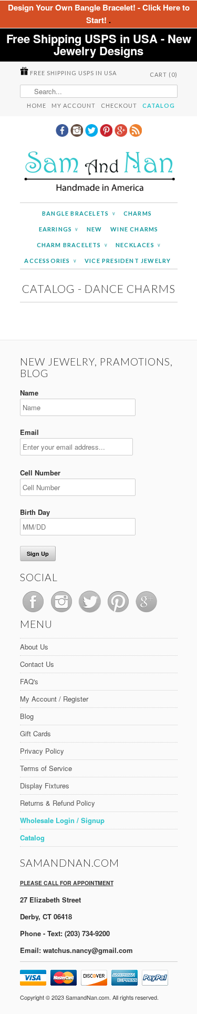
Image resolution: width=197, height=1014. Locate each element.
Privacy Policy (42, 751)
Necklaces (138, 244)
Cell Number (40, 473)
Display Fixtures (44, 785)
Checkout (119, 105)
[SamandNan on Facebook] (63, 133)
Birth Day (35, 512)
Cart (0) (164, 74)
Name (29, 393)
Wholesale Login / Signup (62, 820)
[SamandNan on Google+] (122, 133)
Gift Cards (35, 733)
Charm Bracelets (72, 244)
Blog (27, 716)
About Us (34, 647)
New (94, 229)
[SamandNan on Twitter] (92, 133)
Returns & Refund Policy (57, 803)
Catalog (158, 105)
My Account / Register (54, 699)
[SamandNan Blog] (135, 133)
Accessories (50, 260)
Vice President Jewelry (128, 260)
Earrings (58, 229)
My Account (73, 105)
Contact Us (37, 664)
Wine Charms (134, 229)
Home (36, 105)
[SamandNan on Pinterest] (107, 133)
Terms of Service (46, 768)
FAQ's (29, 681)
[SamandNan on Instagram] (77, 133)
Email (29, 432)
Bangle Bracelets (78, 213)
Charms (137, 213)
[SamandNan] (99, 172)
